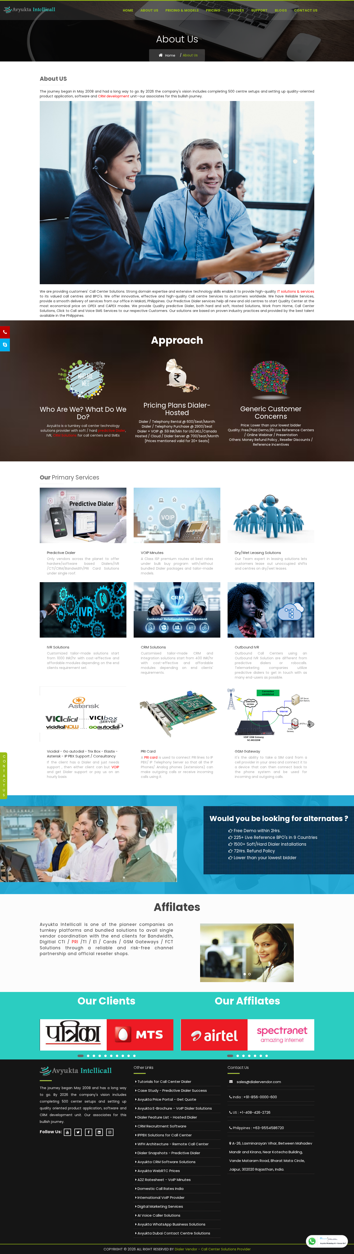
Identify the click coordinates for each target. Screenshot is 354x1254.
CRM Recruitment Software (161, 1126)
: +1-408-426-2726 (254, 1112)
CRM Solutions (65, 435)
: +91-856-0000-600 (259, 1096)
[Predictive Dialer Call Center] (29, 10)
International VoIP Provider (160, 1197)
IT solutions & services (295, 291)
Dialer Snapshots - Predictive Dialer (168, 1152)
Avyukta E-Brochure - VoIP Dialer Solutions (174, 1108)
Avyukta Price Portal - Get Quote (166, 1099)
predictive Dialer (111, 430)
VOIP (115, 767)
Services (236, 10)
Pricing (213, 10)
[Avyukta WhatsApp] (327, 1241)
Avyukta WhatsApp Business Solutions (171, 1224)
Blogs (281, 10)
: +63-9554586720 (267, 1127)
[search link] (72, 1038)
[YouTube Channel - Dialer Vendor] (68, 1132)
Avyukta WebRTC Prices (158, 1170)
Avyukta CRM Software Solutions (166, 1161)
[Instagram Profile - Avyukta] (111, 1132)
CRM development (113, 96)
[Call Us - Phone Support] (5, 332)
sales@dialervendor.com (259, 1081)
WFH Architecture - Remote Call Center (173, 1143)
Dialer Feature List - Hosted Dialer (167, 1117)
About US (149, 10)
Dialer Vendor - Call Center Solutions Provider (213, 1249)
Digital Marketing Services (160, 1206)
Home (128, 10)
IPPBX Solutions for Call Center (164, 1135)
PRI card (151, 757)
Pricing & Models (182, 10)
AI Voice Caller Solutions (158, 1215)
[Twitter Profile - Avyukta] (79, 1132)
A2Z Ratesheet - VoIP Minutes (164, 1179)
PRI (75, 942)
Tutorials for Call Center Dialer (164, 1081)
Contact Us (305, 10)
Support (259, 10)
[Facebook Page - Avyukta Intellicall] (90, 1132)
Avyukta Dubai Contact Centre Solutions (173, 1233)
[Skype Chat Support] (5, 345)
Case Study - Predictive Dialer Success (172, 1090)
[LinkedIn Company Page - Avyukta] (100, 1132)
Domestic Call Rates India (160, 1188)
